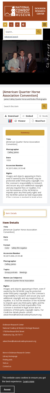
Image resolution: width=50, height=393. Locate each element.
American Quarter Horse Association (19, 280)
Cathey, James (13, 152)
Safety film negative (19, 248)
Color (7, 248)
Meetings (23, 272)
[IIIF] (10, 120)
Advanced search (11, 37)
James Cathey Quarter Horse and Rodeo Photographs (25, 99)
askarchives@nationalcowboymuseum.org (19, 341)
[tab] (25, 132)
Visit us (5, 363)
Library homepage (10, 356)
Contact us (7, 366)
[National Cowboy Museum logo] (25, 11)
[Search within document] (44, 106)
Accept (7, 389)
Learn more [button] (28, 381)
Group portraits (11, 272)
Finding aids (7, 359)
